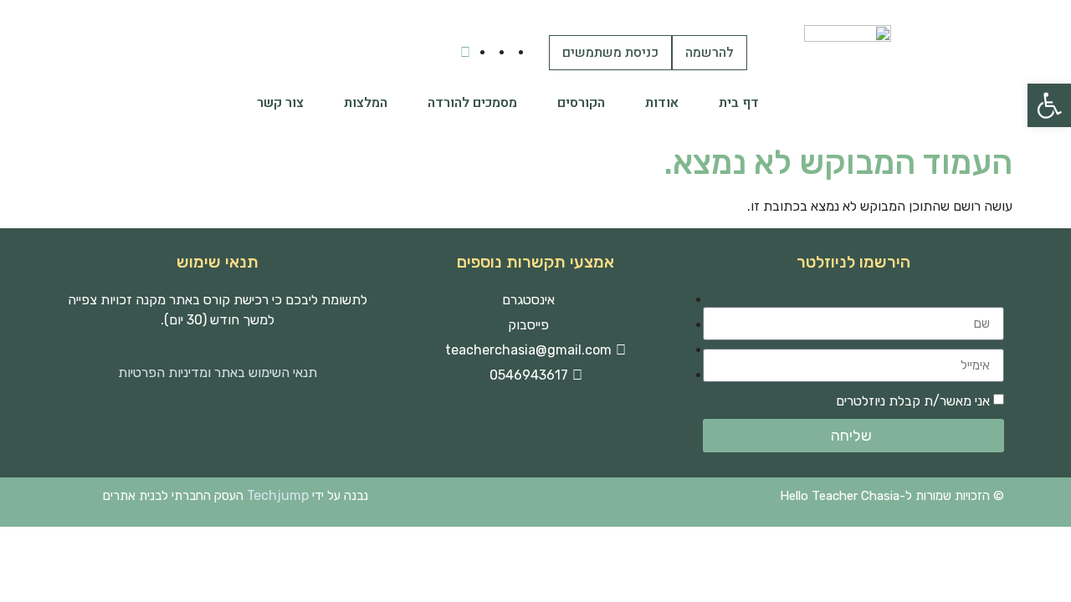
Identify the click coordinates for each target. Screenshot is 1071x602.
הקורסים (581, 103)
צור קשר (280, 103)
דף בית (739, 103)
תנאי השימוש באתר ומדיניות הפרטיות (217, 372)
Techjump (278, 495)
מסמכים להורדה (472, 103)
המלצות (365, 103)
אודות (662, 103)
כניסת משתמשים (610, 53)
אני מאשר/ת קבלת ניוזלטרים (913, 401)
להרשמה (709, 53)
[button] (1049, 105)
